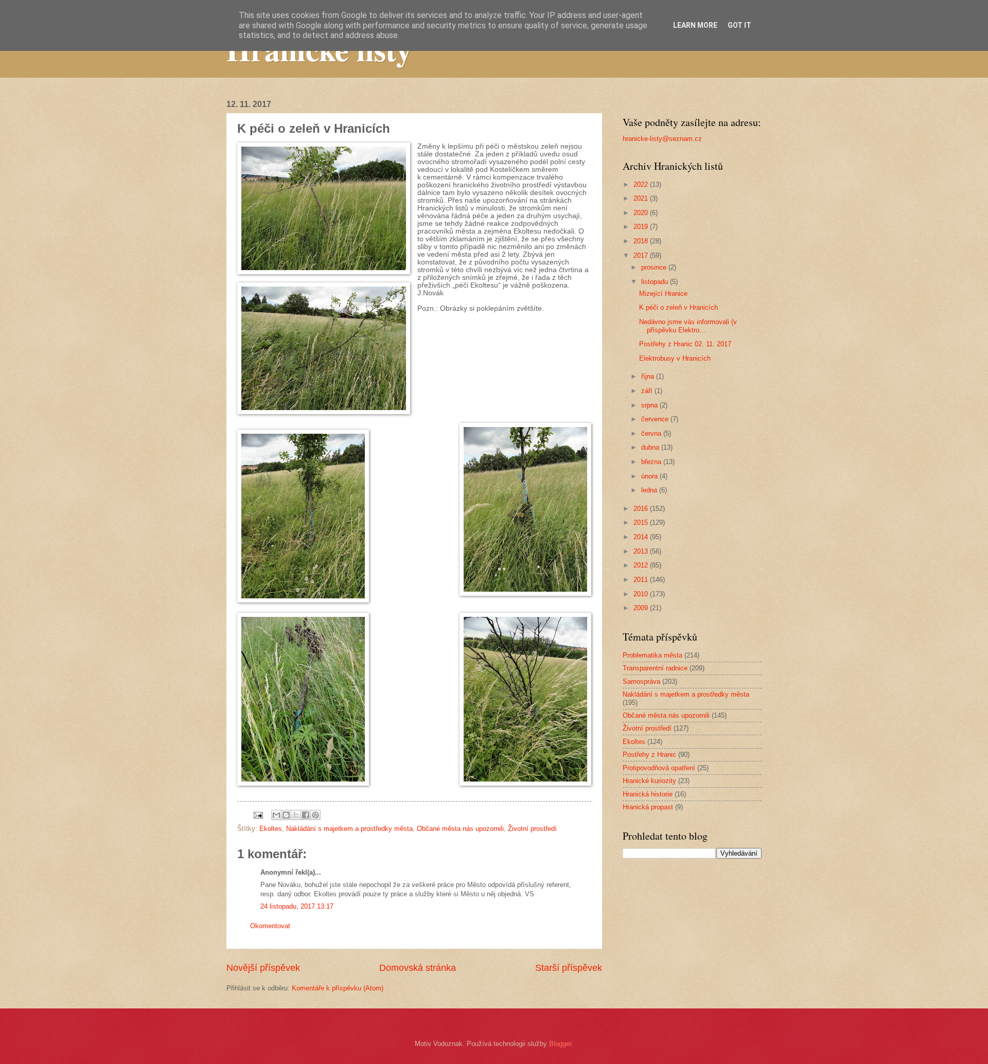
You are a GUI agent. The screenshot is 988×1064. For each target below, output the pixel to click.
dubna (651, 447)
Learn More (695, 25)
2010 (641, 594)
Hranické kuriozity (649, 781)
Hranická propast (648, 807)
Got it (739, 25)
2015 (641, 522)
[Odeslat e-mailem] (276, 815)
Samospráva (641, 681)
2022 (641, 184)
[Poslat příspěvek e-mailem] (258, 815)
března (652, 462)
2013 (641, 551)
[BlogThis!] (286, 815)
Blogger (560, 1044)
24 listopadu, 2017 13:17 (296, 906)
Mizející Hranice (663, 293)
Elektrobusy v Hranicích (675, 358)
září (648, 391)
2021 (641, 198)
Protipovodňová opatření (659, 768)
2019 (641, 226)
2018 (641, 241)
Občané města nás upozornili (460, 828)
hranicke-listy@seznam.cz (662, 139)
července (656, 419)
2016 (641, 508)
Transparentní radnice (655, 668)
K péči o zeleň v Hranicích (678, 307)
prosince (654, 267)
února (650, 476)
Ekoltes (270, 828)
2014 (641, 537)
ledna (650, 490)
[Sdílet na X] (296, 815)
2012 (641, 565)
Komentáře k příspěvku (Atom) (337, 988)
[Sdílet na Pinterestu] (315, 815)
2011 (641, 579)
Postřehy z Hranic (649, 754)
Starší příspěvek (568, 968)
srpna (650, 405)
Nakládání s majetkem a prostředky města (349, 828)
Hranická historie (648, 794)
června (652, 433)
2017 (641, 255)
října (648, 376)
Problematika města (652, 655)
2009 (641, 608)
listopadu (655, 282)
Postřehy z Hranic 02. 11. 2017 (685, 344)
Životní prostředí (532, 828)
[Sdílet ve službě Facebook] (306, 815)
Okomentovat (270, 926)
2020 (641, 213)
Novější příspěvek (263, 968)
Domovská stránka (417, 968)
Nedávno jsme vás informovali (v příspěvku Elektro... (688, 325)
